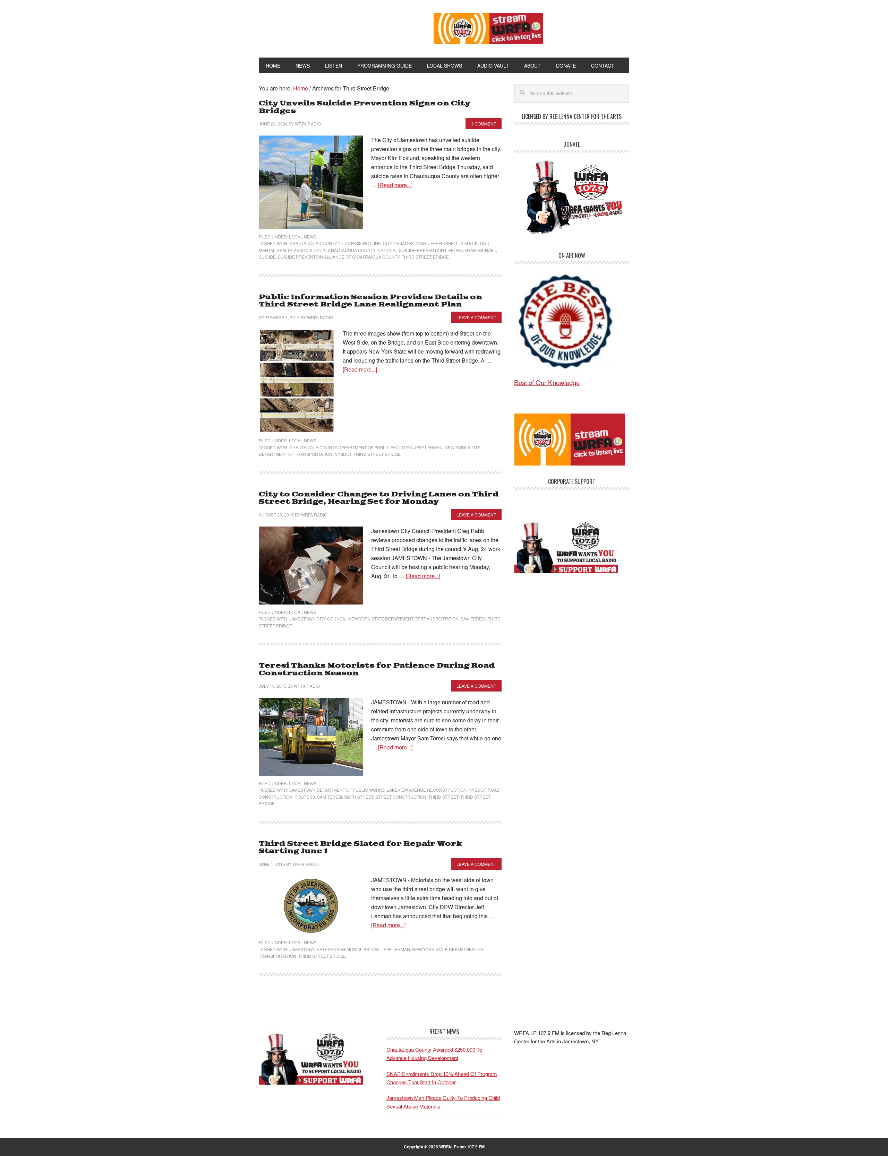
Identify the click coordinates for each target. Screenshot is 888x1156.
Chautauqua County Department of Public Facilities (350, 447)
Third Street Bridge (425, 257)
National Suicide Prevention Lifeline (420, 250)
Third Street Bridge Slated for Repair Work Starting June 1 (360, 847)
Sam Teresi (473, 619)
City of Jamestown (404, 243)
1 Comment (483, 124)
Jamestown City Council (317, 619)
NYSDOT (342, 454)
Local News (302, 237)
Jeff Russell (443, 243)
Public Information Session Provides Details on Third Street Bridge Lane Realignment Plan (370, 301)
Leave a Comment (476, 317)
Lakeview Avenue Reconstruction (427, 790)
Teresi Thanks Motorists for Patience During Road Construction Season (377, 669)
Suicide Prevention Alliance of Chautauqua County (339, 257)
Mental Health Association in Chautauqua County (317, 250)
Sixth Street (358, 797)
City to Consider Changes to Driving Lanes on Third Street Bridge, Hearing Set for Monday (379, 498)
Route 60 (304, 797)
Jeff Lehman (428, 447)
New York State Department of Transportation (403, 619)
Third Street (443, 797)
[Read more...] (395, 185)
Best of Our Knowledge (547, 382)
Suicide (267, 257)
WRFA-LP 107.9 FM (330, 27)
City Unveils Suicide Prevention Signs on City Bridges (364, 107)
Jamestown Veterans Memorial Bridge (334, 949)
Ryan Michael (480, 250)
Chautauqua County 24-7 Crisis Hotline (335, 243)
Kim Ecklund (475, 243)
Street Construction (400, 797)
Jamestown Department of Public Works (337, 790)
